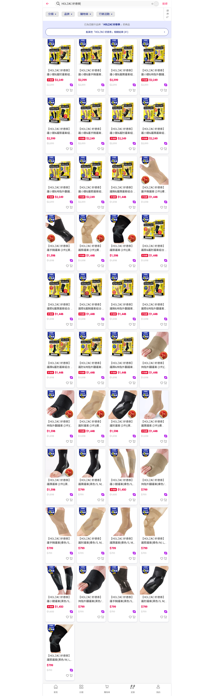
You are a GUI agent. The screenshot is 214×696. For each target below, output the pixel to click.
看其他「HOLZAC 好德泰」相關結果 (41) (107, 32)
